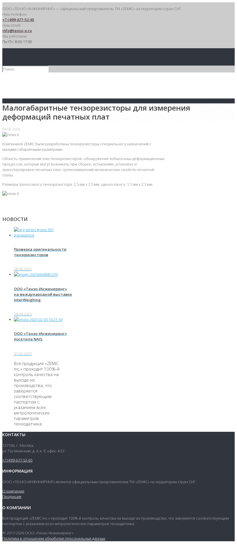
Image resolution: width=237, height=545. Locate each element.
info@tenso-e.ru (17, 30)
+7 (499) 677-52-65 (18, 19)
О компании (13, 491)
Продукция (11, 496)
